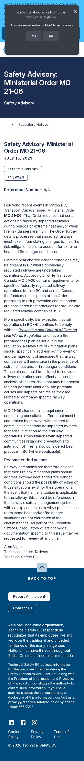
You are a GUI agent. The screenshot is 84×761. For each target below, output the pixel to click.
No (51, 36)
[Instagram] (37, 722)
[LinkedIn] (14, 722)
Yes (34, 36)
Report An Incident (29, 596)
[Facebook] (25, 722)
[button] (42, 567)
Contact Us (22, 608)
